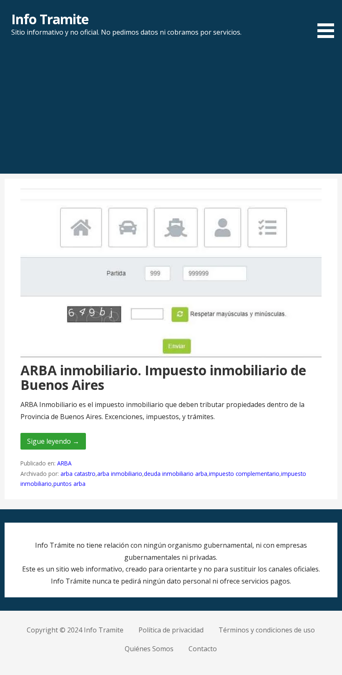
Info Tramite (49, 19)
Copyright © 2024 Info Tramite (75, 630)
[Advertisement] (171, 111)
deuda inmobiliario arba (175, 474)
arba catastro (78, 474)
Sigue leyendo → (53, 441)
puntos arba (69, 484)
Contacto (203, 648)
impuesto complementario (244, 474)
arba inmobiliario (119, 474)
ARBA (64, 463)
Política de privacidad (171, 630)
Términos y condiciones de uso (267, 630)
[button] (328, 20)
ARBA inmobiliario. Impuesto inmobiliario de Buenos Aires (163, 377)
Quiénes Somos (149, 648)
